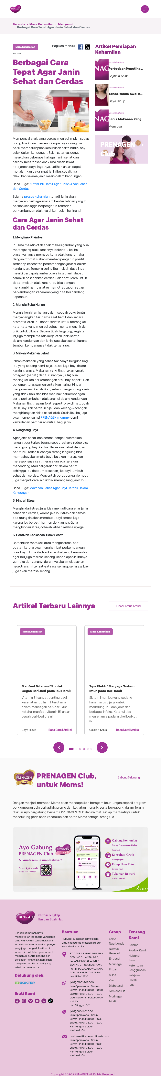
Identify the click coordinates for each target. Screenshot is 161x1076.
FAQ (131, 985)
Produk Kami (137, 950)
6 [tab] (93, 750)
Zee (111, 980)
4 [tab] (85, 750)
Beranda (19, 24)
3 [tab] (81, 750)
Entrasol (114, 958)
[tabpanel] (47, 680)
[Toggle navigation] (145, 9)
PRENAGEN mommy (55, 417)
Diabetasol (116, 985)
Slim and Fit (117, 991)
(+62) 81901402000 (82, 982)
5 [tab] (89, 750)
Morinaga (115, 964)
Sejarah (133, 945)
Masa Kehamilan (41, 24)
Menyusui (65, 24)
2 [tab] (78, 750)
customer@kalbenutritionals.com (89, 1036)
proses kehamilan (36, 196)
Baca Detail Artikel (60, 729)
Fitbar (113, 969)
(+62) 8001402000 (81, 1011)
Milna (112, 975)
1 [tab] (71, 750)
